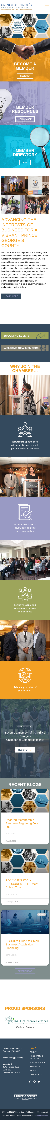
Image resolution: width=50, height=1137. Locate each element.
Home (33, 1048)
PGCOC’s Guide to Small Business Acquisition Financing (22, 944)
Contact (34, 1074)
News (33, 1070)
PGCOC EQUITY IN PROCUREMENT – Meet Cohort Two (22, 884)
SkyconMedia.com (41, 1115)
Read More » (11, 834)
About (33, 1052)
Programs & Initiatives (36, 1057)
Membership (36, 1063)
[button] (3, 26)
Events (34, 1066)
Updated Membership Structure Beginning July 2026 (22, 823)
